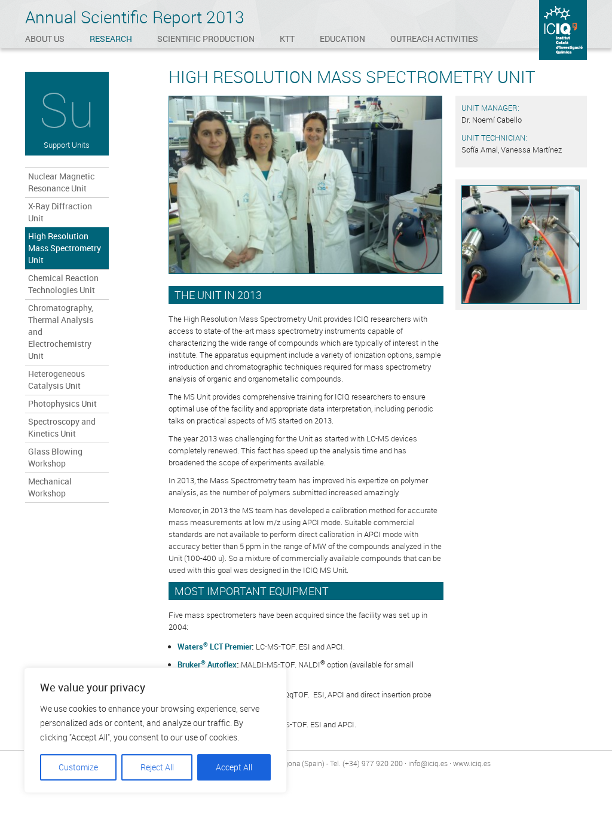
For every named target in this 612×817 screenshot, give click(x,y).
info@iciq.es (428, 763)
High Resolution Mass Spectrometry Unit (64, 248)
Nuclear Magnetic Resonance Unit (61, 182)
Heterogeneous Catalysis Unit (56, 379)
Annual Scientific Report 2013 (134, 17)
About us (45, 38)
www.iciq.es (472, 763)
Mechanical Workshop (50, 487)
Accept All (234, 767)
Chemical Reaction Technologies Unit (63, 283)
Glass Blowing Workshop (55, 457)
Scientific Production (206, 38)
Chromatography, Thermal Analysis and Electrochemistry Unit (60, 331)
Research (111, 38)
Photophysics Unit (62, 403)
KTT (287, 38)
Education (342, 38)
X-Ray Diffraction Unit (60, 212)
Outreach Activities (434, 38)
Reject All (157, 767)
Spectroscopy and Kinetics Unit (62, 427)
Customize (78, 767)
